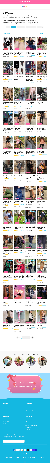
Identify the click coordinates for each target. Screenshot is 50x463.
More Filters (6, 33)
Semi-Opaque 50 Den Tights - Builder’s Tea (18, 53)
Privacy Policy (28, 412)
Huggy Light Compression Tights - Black (29, 276)
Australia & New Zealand (31, 425)
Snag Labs (5, 412)
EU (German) (28, 429)
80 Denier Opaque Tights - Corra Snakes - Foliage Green (8, 277)
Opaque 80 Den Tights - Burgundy (30, 52)
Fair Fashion (28, 406)
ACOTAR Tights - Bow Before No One (41, 302)
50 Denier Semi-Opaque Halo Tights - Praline (29, 128)
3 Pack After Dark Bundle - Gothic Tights (41, 104)
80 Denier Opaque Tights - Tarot (42, 251)
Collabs (4, 423)
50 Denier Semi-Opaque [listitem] (30, 27)
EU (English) (28, 427)
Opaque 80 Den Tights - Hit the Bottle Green (7, 203)
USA (26, 421)
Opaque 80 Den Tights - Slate (29, 301)
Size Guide (5, 408)
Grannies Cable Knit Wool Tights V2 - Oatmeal (41, 53)
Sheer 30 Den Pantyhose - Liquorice (17, 104)
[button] (2, 6)
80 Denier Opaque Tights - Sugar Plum (19, 327)
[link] (44, 6)
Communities (6, 421)
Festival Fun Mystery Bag (17, 301)
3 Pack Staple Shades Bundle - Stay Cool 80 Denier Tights (29, 78)
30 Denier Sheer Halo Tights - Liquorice (18, 128)
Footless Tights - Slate (18, 176)
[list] (25, 27)
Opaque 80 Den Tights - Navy (18, 202)
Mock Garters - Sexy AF (7, 326)
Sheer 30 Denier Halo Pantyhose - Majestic (30, 104)
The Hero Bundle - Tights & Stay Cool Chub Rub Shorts (8, 53)
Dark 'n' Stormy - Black (7, 301)
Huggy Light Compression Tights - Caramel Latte (41, 277)
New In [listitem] (8, 27)
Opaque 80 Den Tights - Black (41, 152)
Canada (27, 419)
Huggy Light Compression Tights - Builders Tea (41, 177)
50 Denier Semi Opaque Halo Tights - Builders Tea (7, 153)
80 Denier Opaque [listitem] (41, 27)
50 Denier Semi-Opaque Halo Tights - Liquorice (41, 128)
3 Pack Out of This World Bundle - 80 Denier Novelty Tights (8, 128)
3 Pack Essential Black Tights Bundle (18, 78)
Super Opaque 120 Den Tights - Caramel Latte (8, 252)
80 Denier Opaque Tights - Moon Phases (30, 252)
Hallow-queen (18, 250)
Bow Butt (39, 325)
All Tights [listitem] (13, 27)
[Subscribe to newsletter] (23, 441)
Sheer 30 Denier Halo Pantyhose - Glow (7, 227)
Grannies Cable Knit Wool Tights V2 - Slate (30, 152)
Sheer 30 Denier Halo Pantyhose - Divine (18, 227)
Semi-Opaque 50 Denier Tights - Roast (30, 177)
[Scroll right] (46, 27)
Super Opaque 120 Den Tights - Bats (30, 226)
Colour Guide (6, 410)
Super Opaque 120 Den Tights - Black (42, 77)
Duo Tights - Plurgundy (6, 77)
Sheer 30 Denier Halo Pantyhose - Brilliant (41, 203)
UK (26, 423)
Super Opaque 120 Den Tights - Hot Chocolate (42, 227)
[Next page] (32, 337)
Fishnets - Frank (29, 325)
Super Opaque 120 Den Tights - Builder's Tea (8, 104)
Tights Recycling (29, 410)
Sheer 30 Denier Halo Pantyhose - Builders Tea (30, 203)
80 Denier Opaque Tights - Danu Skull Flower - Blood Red (19, 276)
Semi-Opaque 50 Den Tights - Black (8, 176)
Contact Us (5, 419)
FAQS (4, 406)
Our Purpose (28, 408)
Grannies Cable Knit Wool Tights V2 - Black (18, 152)
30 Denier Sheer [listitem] (21, 27)
